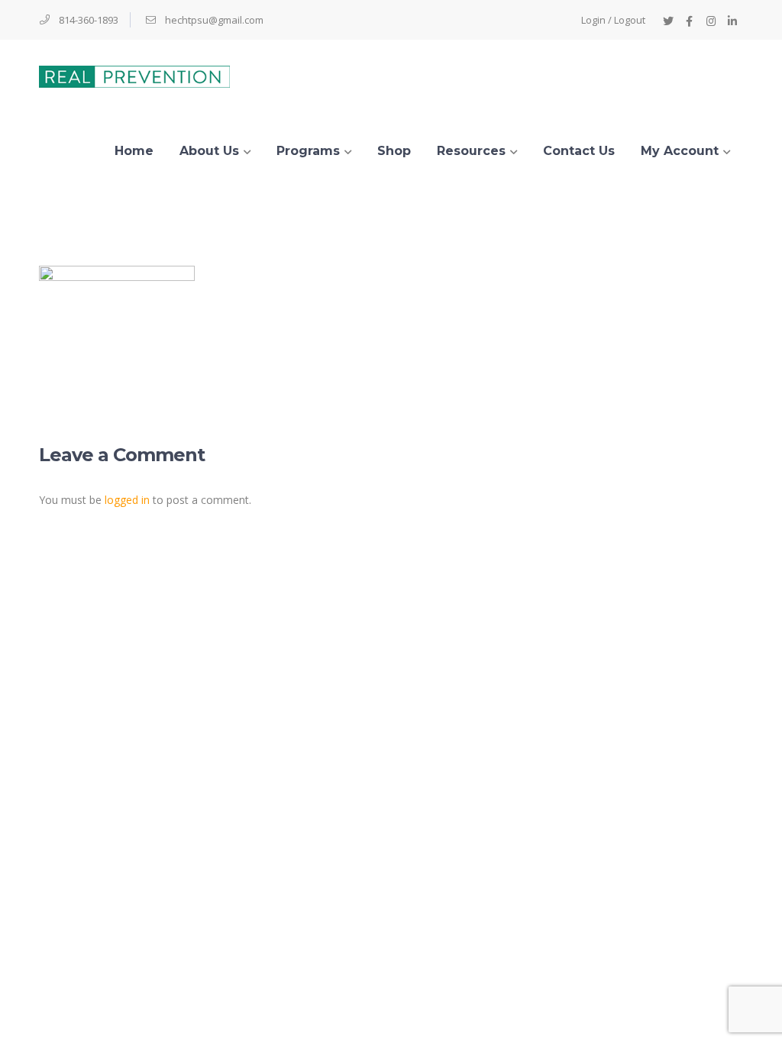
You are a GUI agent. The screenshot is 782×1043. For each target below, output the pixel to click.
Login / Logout (613, 20)
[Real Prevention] (134, 75)
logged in (127, 499)
